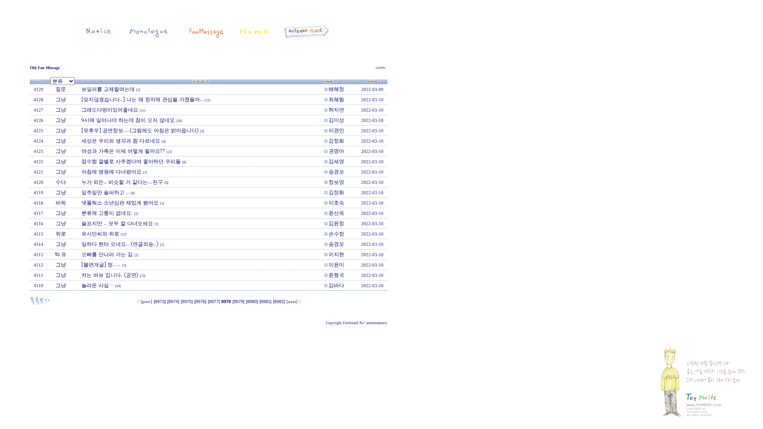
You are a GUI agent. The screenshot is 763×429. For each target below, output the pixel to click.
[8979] (238, 301)
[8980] (252, 301)
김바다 (336, 285)
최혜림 (336, 99)
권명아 (336, 151)
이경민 (336, 130)
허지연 (336, 109)
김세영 (336, 161)
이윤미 (336, 264)
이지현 (336, 254)
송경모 (336, 171)
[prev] (146, 301)
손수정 (336, 233)
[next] (292, 301)
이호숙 (336, 202)
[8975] (187, 301)
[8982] (279, 301)
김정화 (336, 140)
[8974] (173, 301)
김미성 (336, 120)
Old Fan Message (45, 68)
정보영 (336, 182)
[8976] (200, 301)
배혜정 (336, 89)
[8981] (265, 301)
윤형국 (336, 275)
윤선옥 (336, 213)
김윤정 (336, 223)
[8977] (214, 301)
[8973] (160, 301)
